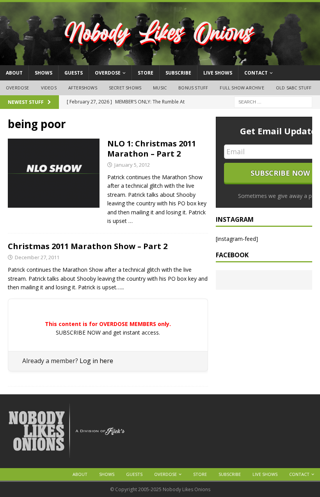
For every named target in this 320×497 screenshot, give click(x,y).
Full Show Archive (242, 88)
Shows (43, 72)
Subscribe (178, 72)
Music (160, 88)
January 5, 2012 (132, 164)
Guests (73, 72)
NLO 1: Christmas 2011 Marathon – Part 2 (151, 148)
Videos (49, 88)
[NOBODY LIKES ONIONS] (160, 60)
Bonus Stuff (193, 88)
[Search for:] (273, 101)
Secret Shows (125, 88)
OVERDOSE (108, 72)
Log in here (96, 360)
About (14, 72)
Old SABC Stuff (294, 88)
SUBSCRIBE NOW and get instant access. (108, 332)
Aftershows (82, 88)
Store (145, 72)
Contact (256, 72)
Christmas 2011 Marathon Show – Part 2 (87, 246)
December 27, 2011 (37, 257)
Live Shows (217, 72)
